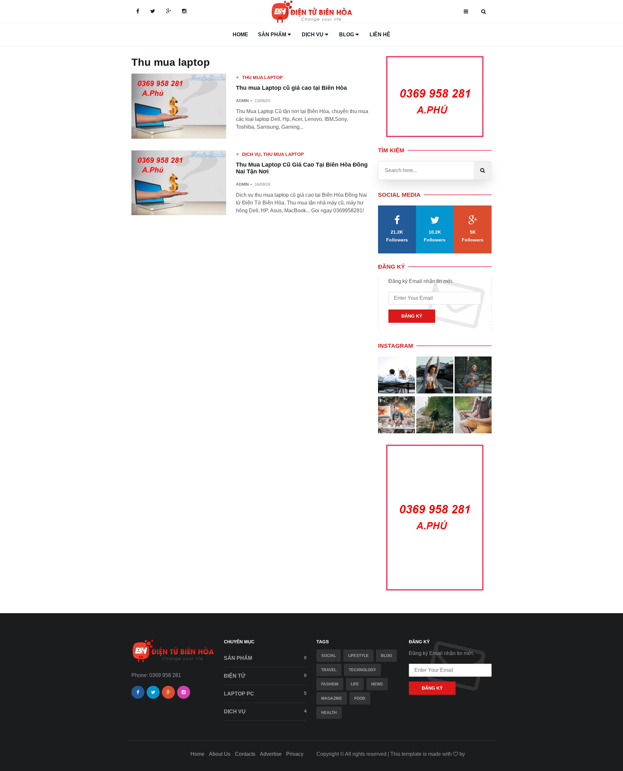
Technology (362, 670)
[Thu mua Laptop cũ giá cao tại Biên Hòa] (178, 106)
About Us (219, 754)
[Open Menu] (466, 11)
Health (329, 712)
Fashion (329, 684)
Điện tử (265, 676)
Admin (242, 101)
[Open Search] (483, 11)
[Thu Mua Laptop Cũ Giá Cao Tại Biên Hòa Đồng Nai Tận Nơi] (178, 183)
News (377, 684)
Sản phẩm (265, 658)
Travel (328, 670)
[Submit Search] (483, 170)
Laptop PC (265, 693)
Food (359, 698)
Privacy (294, 754)
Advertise (271, 754)
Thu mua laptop (262, 77)
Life (355, 684)
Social (328, 655)
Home (240, 34)
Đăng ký (411, 316)
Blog (386, 655)
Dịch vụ (251, 154)
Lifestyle (358, 655)
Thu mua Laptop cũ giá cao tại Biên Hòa (291, 88)
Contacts (245, 754)
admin (242, 184)
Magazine (331, 698)
